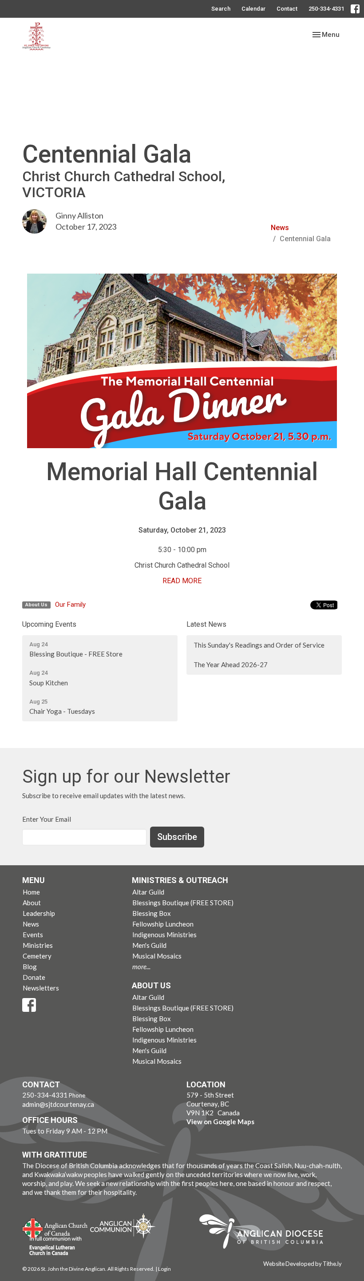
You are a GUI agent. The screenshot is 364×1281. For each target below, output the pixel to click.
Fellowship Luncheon (163, 924)
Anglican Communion (123, 1225)
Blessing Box (151, 913)
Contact (287, 8)
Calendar (253, 8)
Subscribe (177, 836)
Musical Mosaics (157, 956)
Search (220, 8)
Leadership (39, 913)
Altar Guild (148, 892)
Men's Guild (149, 945)
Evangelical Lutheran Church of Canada (52, 1246)
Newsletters (41, 988)
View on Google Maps (220, 1122)
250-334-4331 (326, 8)
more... (141, 967)
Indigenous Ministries (164, 935)
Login (164, 1268)
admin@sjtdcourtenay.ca (58, 1104)
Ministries (38, 945)
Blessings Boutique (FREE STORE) (182, 903)
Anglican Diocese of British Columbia (265, 1233)
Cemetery (37, 956)
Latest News (206, 624)
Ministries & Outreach (180, 880)
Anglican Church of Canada (55, 1227)
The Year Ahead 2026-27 (231, 664)
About (32, 903)
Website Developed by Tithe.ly (302, 1263)
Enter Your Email (46, 819)
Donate (34, 977)
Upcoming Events (49, 624)
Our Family (70, 605)
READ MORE (182, 581)
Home (31, 892)
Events (33, 935)
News (280, 227)
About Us (151, 985)
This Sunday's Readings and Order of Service (259, 645)
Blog (30, 967)
